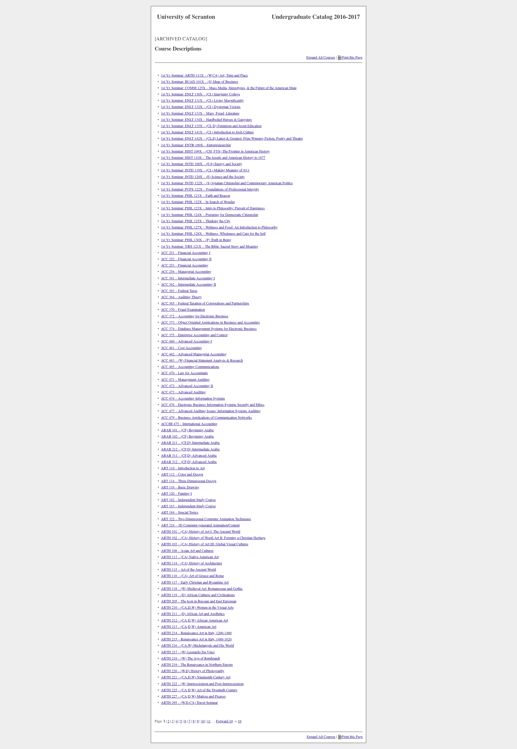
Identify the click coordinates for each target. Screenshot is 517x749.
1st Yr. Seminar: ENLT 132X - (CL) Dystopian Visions (201, 106)
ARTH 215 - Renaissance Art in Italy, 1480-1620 (196, 639)
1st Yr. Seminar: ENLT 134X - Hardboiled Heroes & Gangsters (206, 119)
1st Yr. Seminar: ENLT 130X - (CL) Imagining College (200, 94)
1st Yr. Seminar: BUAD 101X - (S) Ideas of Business (199, 81)
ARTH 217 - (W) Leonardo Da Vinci (188, 651)
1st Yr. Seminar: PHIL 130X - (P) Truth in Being (196, 239)
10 (203, 720)
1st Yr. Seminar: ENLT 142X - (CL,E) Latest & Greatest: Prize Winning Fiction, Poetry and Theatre (232, 138)
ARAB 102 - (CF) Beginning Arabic (187, 436)
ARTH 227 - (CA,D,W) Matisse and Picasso (193, 696)
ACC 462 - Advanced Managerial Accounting (193, 353)
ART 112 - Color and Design (182, 474)
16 (239, 720)
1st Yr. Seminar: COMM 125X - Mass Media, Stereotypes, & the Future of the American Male (228, 87)
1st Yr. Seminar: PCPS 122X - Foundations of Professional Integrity (210, 189)
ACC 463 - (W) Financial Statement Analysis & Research (202, 360)
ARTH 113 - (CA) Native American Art (190, 556)
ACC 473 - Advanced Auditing (183, 391)
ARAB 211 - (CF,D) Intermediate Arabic (190, 442)
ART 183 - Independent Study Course (188, 505)
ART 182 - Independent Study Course (188, 499)
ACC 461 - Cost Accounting (181, 347)
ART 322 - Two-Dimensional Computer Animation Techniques (206, 518)
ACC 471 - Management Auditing (185, 379)
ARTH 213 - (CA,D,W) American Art (188, 626)
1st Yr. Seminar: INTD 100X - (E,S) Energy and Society (201, 163)
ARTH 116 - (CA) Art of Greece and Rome (192, 575)
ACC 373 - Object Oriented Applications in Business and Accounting (210, 322)
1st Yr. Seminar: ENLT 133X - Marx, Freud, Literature (200, 113)
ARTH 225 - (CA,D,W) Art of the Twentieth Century (199, 689)
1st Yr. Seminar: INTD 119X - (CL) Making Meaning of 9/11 (205, 170)
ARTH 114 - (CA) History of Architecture (191, 563)
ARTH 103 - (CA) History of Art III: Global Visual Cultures (204, 543)
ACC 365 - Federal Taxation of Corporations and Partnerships (205, 303)
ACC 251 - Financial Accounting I (185, 252)
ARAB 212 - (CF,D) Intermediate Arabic (190, 449)
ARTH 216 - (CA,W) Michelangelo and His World (197, 645)
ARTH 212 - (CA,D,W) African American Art (194, 620)
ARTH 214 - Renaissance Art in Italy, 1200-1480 (196, 632)
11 (209, 720)
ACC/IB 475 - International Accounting (189, 423)
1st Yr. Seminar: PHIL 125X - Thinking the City (195, 220)
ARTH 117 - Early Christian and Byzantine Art (195, 582)
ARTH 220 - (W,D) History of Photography (192, 670)
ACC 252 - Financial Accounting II (186, 258)
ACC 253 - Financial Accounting (184, 265)
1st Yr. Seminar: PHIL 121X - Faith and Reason (195, 195)
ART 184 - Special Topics (179, 512)
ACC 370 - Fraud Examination (183, 309)
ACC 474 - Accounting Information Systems (193, 398)
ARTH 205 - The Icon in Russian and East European (198, 601)
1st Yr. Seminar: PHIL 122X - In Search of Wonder (198, 201)
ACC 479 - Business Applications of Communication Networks (206, 417)
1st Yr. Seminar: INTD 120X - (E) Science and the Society (203, 176)
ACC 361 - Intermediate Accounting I (188, 277)
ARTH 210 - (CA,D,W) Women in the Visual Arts (197, 607)
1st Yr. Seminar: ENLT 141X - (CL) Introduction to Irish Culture (207, 132)
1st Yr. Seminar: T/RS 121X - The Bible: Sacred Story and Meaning (209, 246)
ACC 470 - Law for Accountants (184, 372)
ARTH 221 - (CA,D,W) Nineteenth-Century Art (195, 677)
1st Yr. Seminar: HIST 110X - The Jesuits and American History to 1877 (213, 157)
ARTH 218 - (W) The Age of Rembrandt (190, 658)
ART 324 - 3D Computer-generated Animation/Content (200, 525)
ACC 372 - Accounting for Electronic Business (194, 315)
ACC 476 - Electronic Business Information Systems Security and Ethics (212, 404)
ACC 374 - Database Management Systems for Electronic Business (209, 328)
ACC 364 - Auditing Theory (181, 296)
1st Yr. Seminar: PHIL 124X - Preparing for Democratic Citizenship (209, 214)
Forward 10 (224, 720)
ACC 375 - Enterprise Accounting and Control (194, 334)
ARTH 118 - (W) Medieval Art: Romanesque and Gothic (202, 588)
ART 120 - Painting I (176, 493)
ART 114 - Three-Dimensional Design (188, 480)
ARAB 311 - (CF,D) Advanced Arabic (189, 455)
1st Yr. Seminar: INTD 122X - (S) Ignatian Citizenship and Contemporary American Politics (227, 182)
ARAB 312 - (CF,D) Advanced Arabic (189, 461)
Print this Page (352, 57)
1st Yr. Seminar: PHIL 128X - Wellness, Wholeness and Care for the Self (213, 233)
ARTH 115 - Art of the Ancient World (188, 569)
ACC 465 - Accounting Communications (190, 366)
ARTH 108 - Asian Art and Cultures (187, 550)
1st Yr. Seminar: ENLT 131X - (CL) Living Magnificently (202, 100)
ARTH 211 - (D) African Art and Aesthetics (193, 613)
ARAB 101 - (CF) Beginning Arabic (187, 429)
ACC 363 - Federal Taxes (179, 290)
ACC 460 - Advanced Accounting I (186, 341)
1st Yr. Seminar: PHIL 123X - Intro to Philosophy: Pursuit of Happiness (213, 207)
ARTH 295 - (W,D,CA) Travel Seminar (189, 702)
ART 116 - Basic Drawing (180, 487)
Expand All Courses (320, 57)
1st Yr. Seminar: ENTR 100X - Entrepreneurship (196, 144)
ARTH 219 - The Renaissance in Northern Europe (197, 664)
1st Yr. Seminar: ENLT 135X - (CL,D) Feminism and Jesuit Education (211, 125)
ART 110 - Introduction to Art (183, 467)
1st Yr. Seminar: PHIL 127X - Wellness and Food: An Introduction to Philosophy (219, 227)
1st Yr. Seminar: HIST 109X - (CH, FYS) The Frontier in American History (215, 151)
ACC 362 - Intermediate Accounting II (188, 284)
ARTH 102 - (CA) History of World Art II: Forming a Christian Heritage (213, 537)
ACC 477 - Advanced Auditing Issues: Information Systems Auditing (211, 410)
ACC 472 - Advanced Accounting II (187, 385)
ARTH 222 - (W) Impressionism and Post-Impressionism (202, 683)
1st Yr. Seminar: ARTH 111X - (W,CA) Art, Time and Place (204, 75)
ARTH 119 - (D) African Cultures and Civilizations (198, 594)
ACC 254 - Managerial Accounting (186, 271)
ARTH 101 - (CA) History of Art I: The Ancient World (200, 531)
